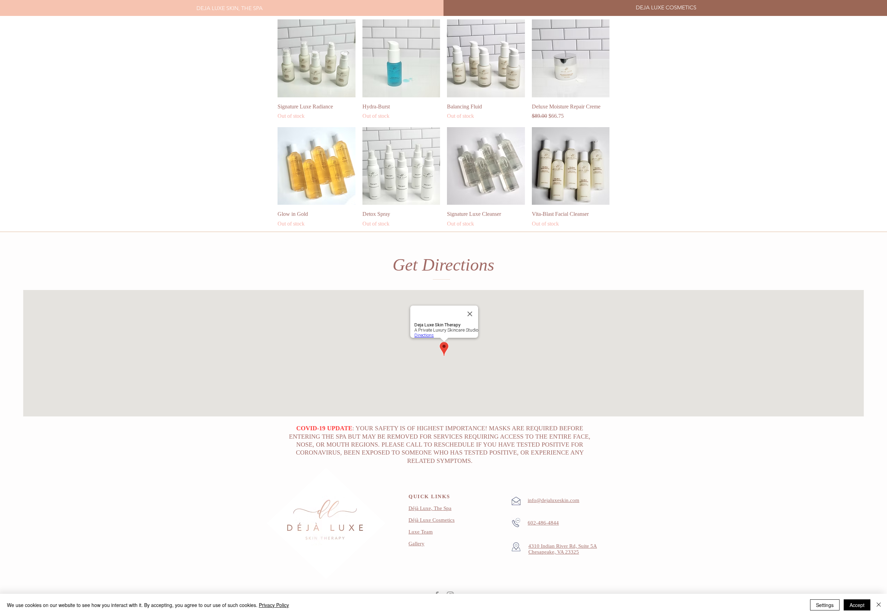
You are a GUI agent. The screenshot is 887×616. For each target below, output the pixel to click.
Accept (857, 604)
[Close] (879, 604)
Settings (825, 604)
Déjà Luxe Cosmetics (432, 520)
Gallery (416, 543)
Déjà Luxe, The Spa (430, 508)
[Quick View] (316, 58)
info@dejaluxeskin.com (553, 500)
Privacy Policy (274, 604)
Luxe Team (421, 532)
